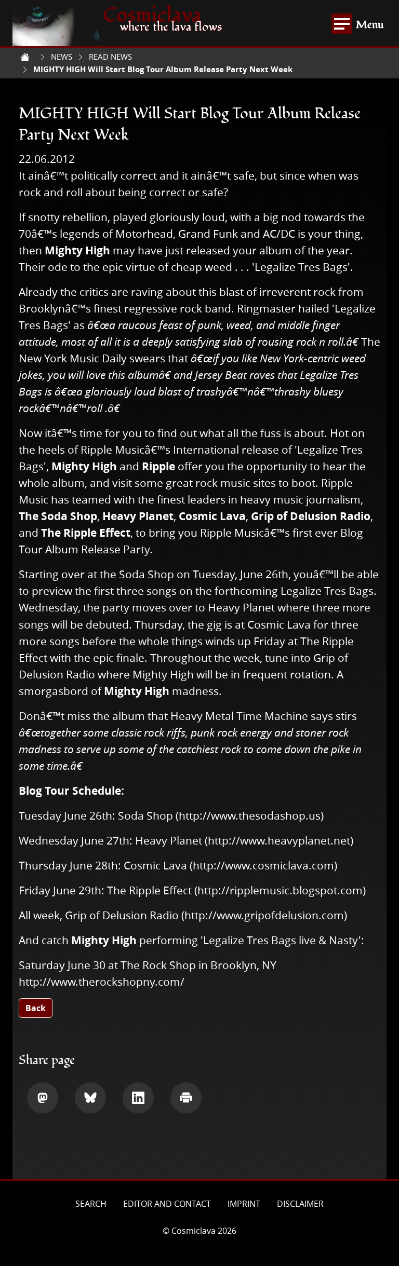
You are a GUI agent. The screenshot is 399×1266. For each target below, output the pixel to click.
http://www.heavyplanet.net (279, 840)
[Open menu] (341, 23)
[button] (42, 1097)
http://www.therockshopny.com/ (101, 981)
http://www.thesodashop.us (250, 815)
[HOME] (25, 57)
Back (35, 1008)
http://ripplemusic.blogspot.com (280, 890)
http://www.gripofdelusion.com (264, 915)
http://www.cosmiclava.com (263, 865)
